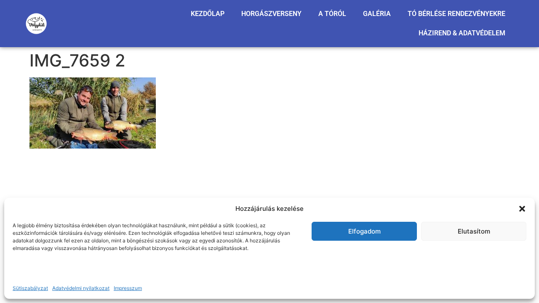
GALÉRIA (377, 14)
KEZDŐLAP (207, 14)
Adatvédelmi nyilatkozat (80, 288)
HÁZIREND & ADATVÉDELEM (462, 33)
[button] (522, 209)
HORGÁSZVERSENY (271, 14)
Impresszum (128, 288)
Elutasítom (474, 231)
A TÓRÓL (332, 14)
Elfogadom (364, 231)
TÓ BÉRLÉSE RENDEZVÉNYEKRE (456, 14)
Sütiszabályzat (30, 288)
